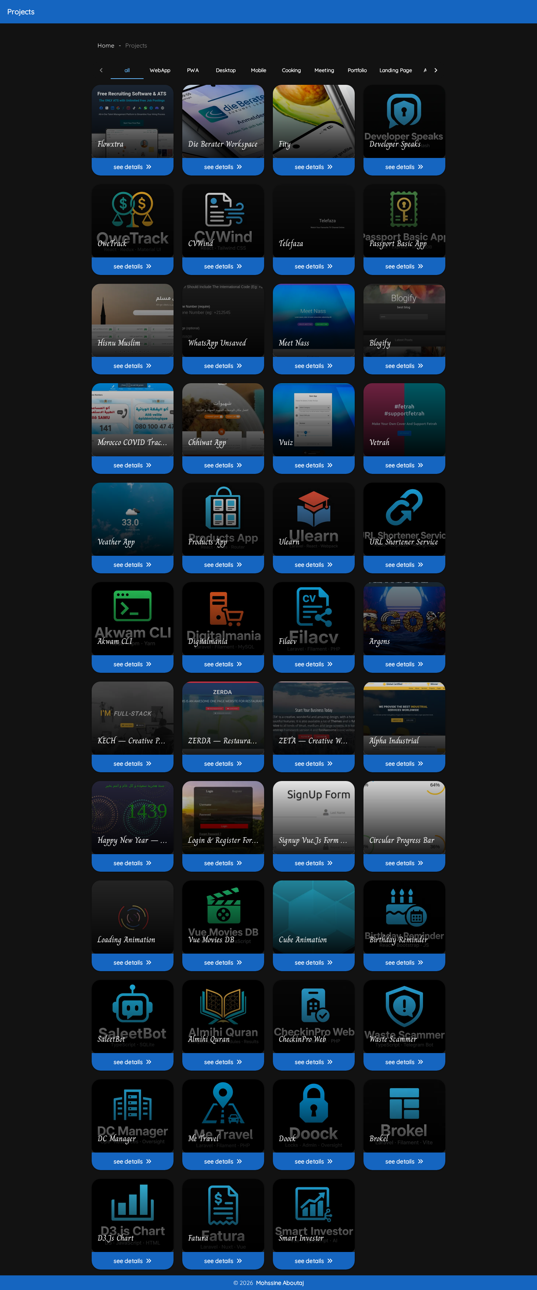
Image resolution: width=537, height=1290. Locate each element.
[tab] (127, 70)
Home (106, 45)
